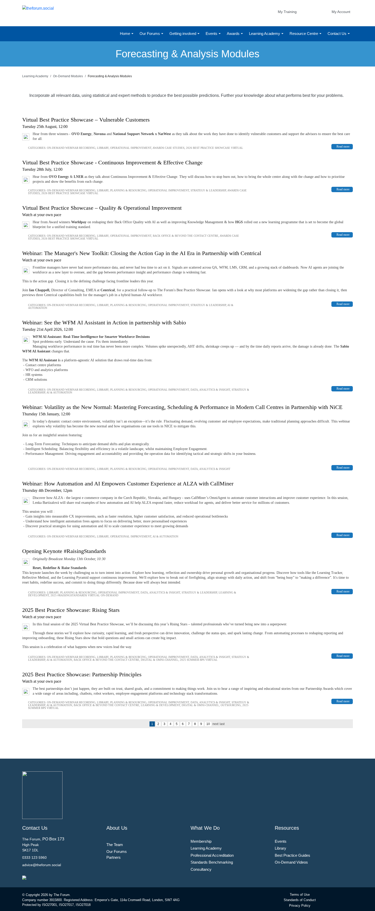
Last (222, 724)
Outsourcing (231, 705)
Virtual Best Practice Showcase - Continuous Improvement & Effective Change (112, 162)
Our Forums (150, 33)
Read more (342, 146)
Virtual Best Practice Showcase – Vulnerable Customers (86, 119)
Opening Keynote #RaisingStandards (64, 551)
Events (212, 33)
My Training (287, 12)
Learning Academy (265, 33)
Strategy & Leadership (208, 190)
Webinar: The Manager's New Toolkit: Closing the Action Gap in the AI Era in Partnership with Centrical (141, 253)
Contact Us (337, 33)
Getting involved (183, 33)
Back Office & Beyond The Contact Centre (185, 235)
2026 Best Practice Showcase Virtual (214, 147)
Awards (234, 33)
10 (208, 724)
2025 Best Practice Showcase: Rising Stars (71, 610)
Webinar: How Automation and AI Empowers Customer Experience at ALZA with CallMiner (127, 483)
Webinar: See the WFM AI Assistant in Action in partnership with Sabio (104, 322)
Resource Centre (304, 33)
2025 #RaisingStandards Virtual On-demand (84, 595)
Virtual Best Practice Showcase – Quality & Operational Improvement (102, 208)
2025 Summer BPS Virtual (199, 659)
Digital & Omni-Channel (159, 659)
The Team (114, 844)
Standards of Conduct (300, 900)
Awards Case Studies (168, 147)
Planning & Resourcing (128, 190)
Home (125, 33)
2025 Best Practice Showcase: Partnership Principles (82, 674)
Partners (113, 857)
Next (215, 724)
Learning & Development (160, 705)
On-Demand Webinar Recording (71, 147)
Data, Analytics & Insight (210, 389)
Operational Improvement (130, 147)
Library (103, 147)
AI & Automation (59, 392)
